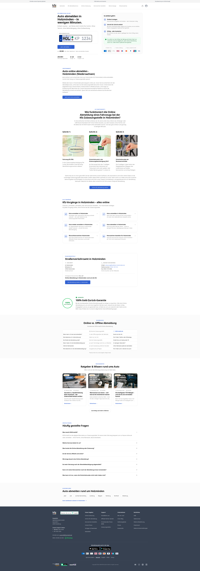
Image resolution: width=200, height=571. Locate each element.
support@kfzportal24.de (65, 535)
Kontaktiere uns (105, 515)
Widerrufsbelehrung (139, 522)
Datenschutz (137, 518)
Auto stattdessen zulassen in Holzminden (73, 500)
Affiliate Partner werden (107, 518)
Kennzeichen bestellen (100, 6)
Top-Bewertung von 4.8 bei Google (162, 1)
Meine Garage (112, 6)
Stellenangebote (122, 522)
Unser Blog (120, 518)
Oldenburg (125, 496)
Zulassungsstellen (106, 527)
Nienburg (108, 496)
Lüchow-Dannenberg (80, 496)
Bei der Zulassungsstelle (97, 331)
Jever (65, 496)
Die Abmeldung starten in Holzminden (78, 282)
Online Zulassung (86, 6)
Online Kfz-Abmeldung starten (100, 187)
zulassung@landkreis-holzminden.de (115, 265)
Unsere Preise (88, 525)
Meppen (100, 496)
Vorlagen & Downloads (91, 528)
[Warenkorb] (142, 6)
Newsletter (88, 531)
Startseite (62, 6)
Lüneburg (92, 496)
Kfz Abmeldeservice (73, 6)
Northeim (116, 496)
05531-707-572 (114, 267)
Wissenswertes (123, 6)
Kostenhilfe (120, 528)
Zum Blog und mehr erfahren (100, 410)
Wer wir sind (121, 515)
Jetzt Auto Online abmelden (72, 97)
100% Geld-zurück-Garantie (100, 1)
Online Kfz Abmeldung (91, 518)
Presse (119, 525)
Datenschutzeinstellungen (141, 528)
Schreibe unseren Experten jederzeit (37, 1)
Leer (71, 496)
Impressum (137, 525)
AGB (135, 515)
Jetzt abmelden (65, 47)
